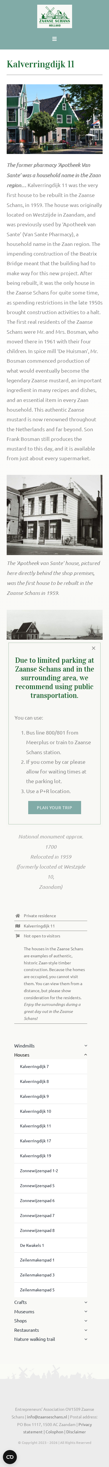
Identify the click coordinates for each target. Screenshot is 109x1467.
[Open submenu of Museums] (84, 1311)
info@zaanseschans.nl (46, 1416)
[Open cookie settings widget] (10, 1457)
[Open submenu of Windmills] (84, 1045)
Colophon (55, 1431)
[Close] (94, 648)
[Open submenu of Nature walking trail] (84, 1339)
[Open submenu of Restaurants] (84, 1330)
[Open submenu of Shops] (84, 1320)
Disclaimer (76, 1431)
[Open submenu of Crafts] (84, 1302)
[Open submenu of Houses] (84, 1054)
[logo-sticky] (54, 7)
